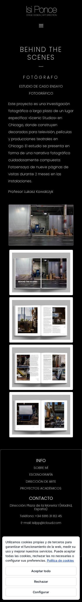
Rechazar (41, 581)
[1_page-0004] (41, 435)
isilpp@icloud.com (46, 522)
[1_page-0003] (41, 388)
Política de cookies (60, 560)
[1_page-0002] (41, 341)
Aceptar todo (41, 571)
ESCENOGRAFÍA (41, 474)
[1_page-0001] (41, 293)
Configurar (41, 592)
